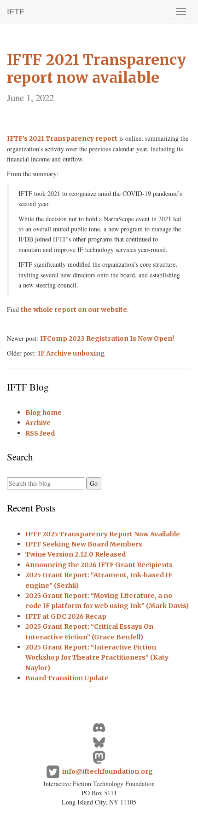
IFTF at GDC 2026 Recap (65, 616)
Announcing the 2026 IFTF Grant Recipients (99, 565)
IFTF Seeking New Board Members (83, 544)
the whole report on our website (74, 309)
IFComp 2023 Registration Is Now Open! (107, 338)
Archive (38, 423)
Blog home (43, 412)
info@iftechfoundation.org (107, 771)
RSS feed (40, 433)
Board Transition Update (67, 678)
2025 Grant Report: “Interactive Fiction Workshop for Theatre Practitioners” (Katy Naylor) (97, 657)
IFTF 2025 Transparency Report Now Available (102, 534)
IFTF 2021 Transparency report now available (96, 77)
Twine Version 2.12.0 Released (75, 554)
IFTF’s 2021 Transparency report (62, 138)
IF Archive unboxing (71, 353)
